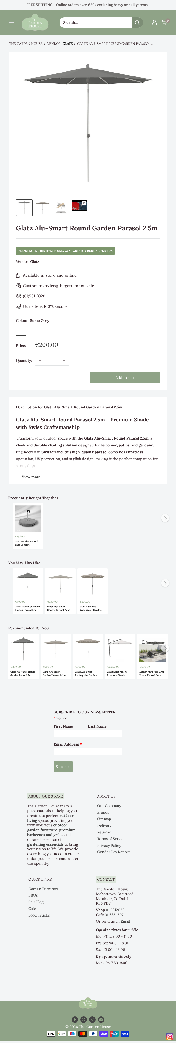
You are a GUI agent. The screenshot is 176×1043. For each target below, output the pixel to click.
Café (32, 908)
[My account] (154, 22)
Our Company (109, 805)
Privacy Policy (109, 845)
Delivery (104, 825)
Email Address (68, 744)
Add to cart (125, 377)
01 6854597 (114, 914)
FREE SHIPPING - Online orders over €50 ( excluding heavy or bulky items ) (88, 5)
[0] (164, 22)
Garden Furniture (43, 888)
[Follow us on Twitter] (83, 1019)
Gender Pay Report (113, 852)
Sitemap (104, 818)
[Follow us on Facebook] (75, 1019)
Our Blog (36, 902)
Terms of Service (111, 838)
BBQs (33, 895)
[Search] (137, 22)
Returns (104, 832)
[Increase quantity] (64, 360)
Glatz (68, 44)
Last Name (97, 726)
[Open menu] (11, 22)
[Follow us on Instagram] (92, 1019)
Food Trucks (39, 915)
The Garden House (26, 44)
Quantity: (24, 360)
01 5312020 (115, 910)
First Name (63, 726)
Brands (103, 812)
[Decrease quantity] (40, 360)
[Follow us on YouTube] (101, 1019)
